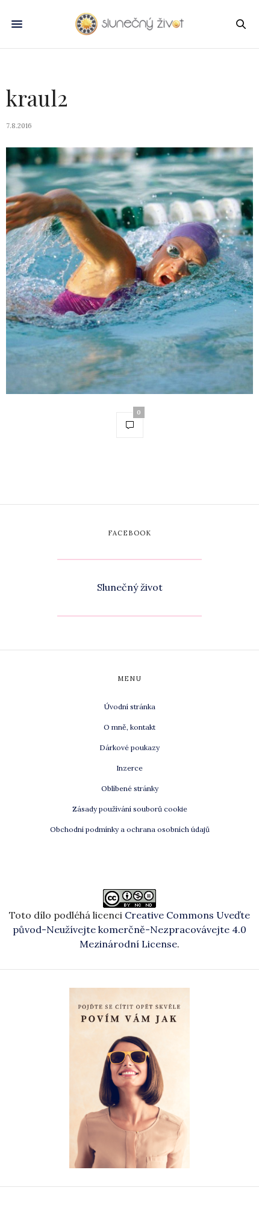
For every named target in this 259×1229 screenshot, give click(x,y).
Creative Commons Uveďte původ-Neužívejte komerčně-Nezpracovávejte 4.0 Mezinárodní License (131, 929)
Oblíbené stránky (129, 788)
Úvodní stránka (129, 706)
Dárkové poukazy (129, 747)
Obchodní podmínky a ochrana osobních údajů (130, 829)
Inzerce (129, 767)
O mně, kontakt (129, 727)
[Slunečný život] (129, 24)
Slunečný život (130, 587)
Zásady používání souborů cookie (129, 808)
